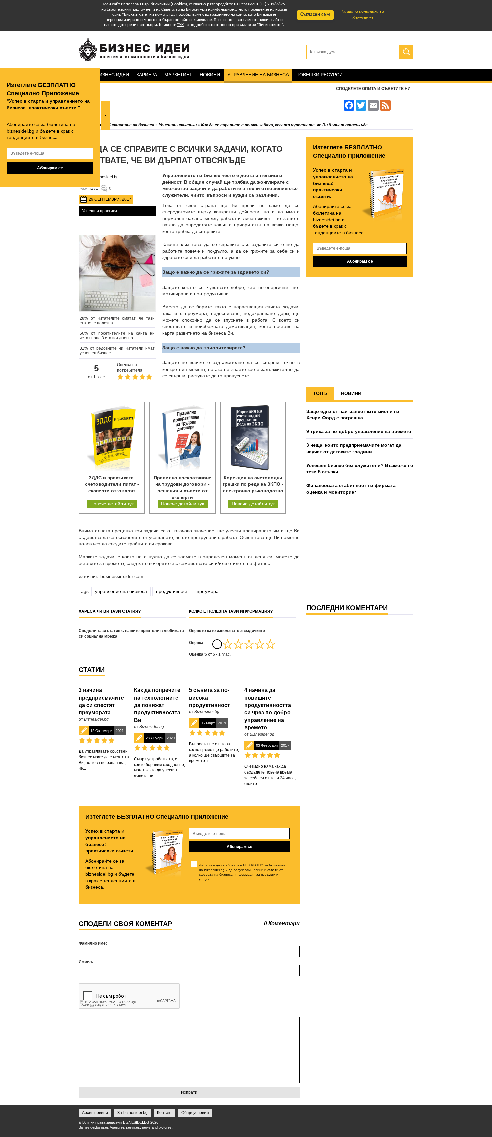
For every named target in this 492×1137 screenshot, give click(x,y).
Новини (210, 74)
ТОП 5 (320, 393)
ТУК (180, 25)
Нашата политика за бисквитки (363, 14)
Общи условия (195, 1112)
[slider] (249, 644)
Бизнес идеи (112, 74)
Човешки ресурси (319, 74)
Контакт (164, 1112)
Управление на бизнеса (258, 74)
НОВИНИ (351, 393)
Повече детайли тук (112, 503)
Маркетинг (178, 74)
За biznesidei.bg (132, 1112)
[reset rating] (217, 644)
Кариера (146, 74)
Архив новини (95, 1112)
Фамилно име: (93, 943)
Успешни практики (99, 211)
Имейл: (86, 961)
